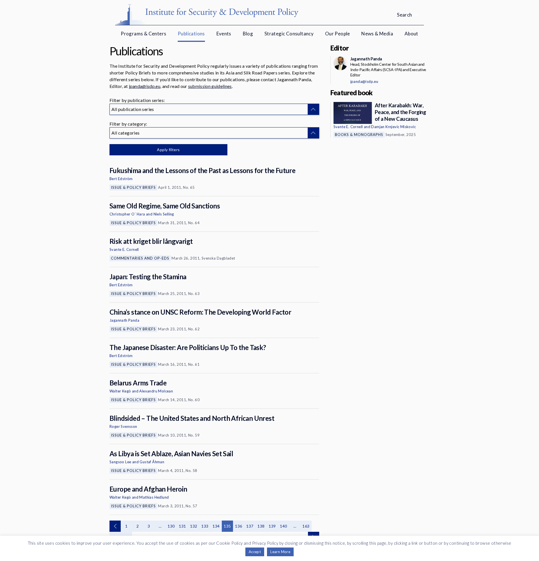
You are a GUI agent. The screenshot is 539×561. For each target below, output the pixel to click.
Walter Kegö (120, 391)
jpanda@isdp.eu (144, 86)
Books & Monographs (359, 134)
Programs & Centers (143, 34)
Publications (191, 34)
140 (283, 526)
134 (216, 526)
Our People (337, 34)
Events (223, 34)
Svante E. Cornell (124, 249)
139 (272, 526)
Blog (248, 34)
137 (249, 526)
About (411, 34)
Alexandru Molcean (156, 391)
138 (260, 526)
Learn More (280, 551)
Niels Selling (164, 214)
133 (204, 526)
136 (238, 526)
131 (182, 526)
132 (193, 526)
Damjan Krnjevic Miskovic (393, 126)
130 (171, 526)
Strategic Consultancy (289, 34)
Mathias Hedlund (154, 497)
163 (305, 526)
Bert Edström (121, 178)
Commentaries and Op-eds (140, 258)
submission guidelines (210, 86)
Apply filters (168, 149)
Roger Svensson (123, 426)
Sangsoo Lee (120, 462)
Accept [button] (255, 551)
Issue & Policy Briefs (133, 187)
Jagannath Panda (124, 320)
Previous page (115, 526)
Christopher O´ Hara (127, 214)
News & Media (377, 34)
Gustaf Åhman (152, 462)
